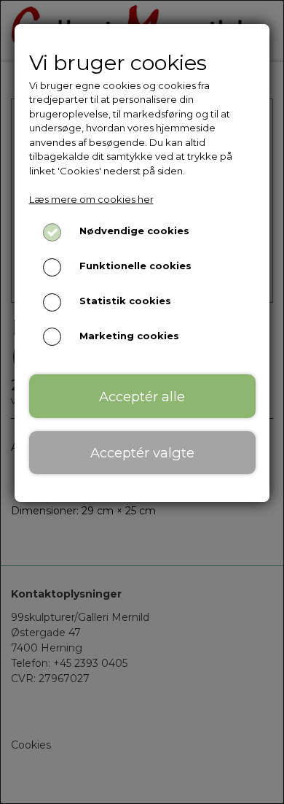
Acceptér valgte (142, 452)
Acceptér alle (142, 396)
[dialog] (142, 402)
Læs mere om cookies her (91, 199)
